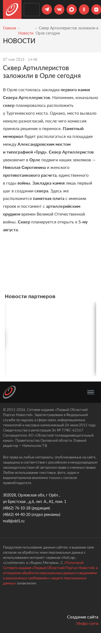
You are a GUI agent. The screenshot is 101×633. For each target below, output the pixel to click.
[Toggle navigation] (90, 392)
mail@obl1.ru (14, 521)
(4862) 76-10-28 (16, 508)
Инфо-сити (87, 623)
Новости (25, 33)
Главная (9, 28)
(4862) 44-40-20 (16, 514)
